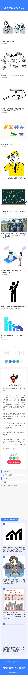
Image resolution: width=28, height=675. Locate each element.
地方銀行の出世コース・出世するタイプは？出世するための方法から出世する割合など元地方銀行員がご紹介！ (14, 549)
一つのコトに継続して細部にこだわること (13, 178)
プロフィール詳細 (14, 462)
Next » (14, 347)
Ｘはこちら (14, 454)
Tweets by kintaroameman (9, 485)
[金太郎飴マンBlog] (14, 361)
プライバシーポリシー (7, 661)
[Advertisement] (14, 501)
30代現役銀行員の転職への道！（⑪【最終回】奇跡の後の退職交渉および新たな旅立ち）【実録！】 (14, 649)
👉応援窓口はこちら (9, 449)
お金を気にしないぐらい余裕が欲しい (12, 75)
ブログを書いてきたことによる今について (13, 211)
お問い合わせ (17, 661)
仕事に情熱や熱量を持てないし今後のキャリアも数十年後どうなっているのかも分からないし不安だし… (13, 235)
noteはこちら (14, 455)
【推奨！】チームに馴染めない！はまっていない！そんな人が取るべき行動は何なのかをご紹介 (14, 582)
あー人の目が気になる (7, 41)
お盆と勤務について (7, 144)
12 (21, 353)
